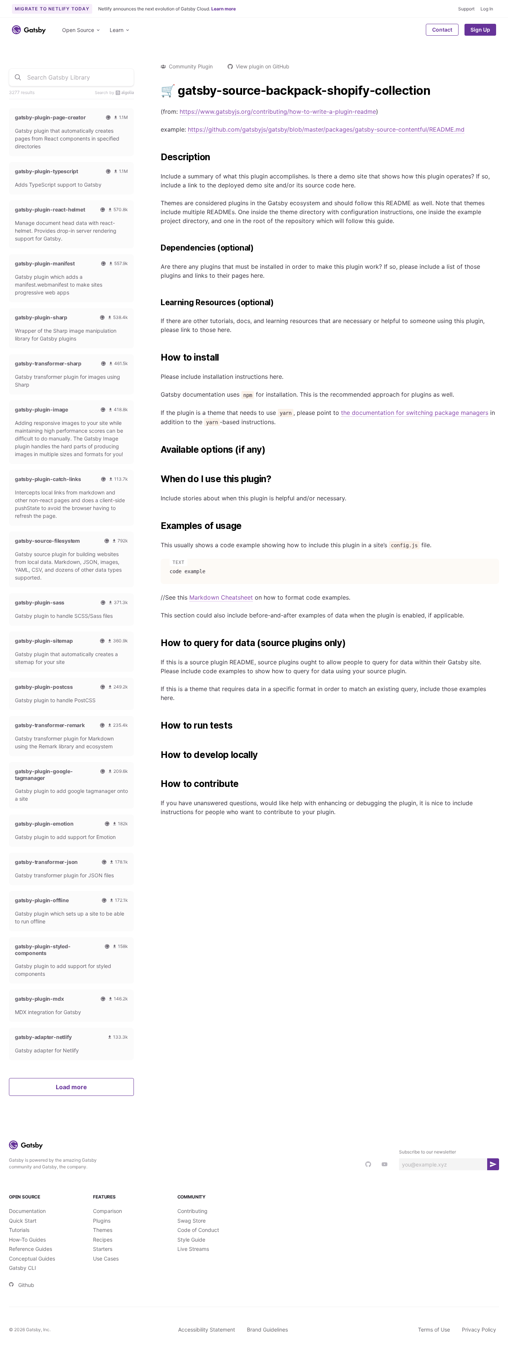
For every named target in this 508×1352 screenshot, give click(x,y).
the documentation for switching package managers (414, 412)
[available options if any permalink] (157, 449)
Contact (442, 29)
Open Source (78, 30)
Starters (102, 1249)
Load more (71, 1087)
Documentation (27, 1211)
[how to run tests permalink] (157, 725)
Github (26, 1285)
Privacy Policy (479, 1329)
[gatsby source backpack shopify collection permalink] (157, 90)
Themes (102, 1230)
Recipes (102, 1239)
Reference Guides (30, 1249)
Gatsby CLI (22, 1268)
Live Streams (193, 1249)
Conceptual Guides (32, 1258)
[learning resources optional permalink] (157, 302)
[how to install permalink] (157, 357)
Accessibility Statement (206, 1329)
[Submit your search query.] (18, 77)
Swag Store (191, 1220)
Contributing (192, 1211)
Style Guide (191, 1239)
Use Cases (106, 1258)
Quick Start (22, 1220)
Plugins (101, 1220)
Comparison (107, 1211)
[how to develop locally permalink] (157, 755)
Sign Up (480, 29)
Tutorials (19, 1230)
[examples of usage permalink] (157, 526)
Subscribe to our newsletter (427, 1152)
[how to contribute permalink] (157, 784)
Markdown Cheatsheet (221, 597)
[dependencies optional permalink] (157, 248)
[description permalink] (157, 157)
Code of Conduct (198, 1230)
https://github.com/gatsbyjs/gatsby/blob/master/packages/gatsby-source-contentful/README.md (326, 129)
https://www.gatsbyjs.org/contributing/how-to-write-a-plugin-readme (278, 111)
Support (466, 9)
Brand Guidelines (267, 1329)
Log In (486, 9)
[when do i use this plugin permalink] (157, 479)
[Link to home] (29, 29)
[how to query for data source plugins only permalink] (157, 643)
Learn (116, 30)
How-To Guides (27, 1239)
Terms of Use (434, 1329)
